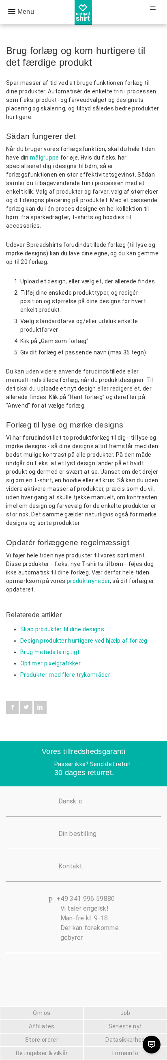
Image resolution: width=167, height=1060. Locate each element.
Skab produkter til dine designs (62, 629)
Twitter (26, 707)
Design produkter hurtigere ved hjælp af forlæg (84, 640)
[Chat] (152, 1045)
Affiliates (41, 1026)
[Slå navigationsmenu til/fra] (152, 8)
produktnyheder (88, 581)
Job (125, 1013)
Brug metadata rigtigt (50, 652)
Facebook (12, 707)
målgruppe (44, 157)
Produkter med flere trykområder (65, 674)
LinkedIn (40, 707)
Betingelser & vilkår (42, 1053)
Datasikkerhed (125, 1039)
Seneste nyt (125, 1026)
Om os (42, 1013)
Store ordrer (41, 1039)
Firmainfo (125, 1053)
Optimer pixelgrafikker (50, 663)
